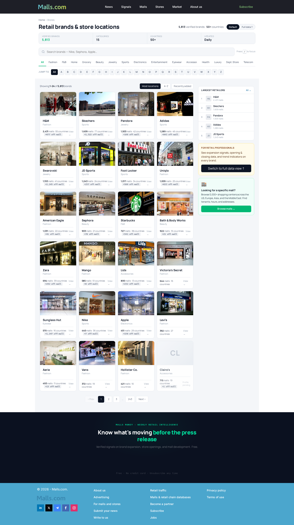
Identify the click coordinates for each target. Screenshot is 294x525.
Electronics (140, 62)
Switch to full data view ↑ (226, 168)
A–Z (166, 86)
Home (42, 20)
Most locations (150, 86)
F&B (64, 62)
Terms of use (215, 497)
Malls (143, 6)
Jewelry (112, 62)
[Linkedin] (40, 507)
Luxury (217, 62)
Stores (159, 6)
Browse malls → (226, 208)
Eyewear (177, 62)
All (42, 62)
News (109, 6)
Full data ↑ (247, 26)
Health (205, 62)
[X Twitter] (48, 507)
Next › (142, 399)
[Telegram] (57, 507)
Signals (126, 6)
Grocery (86, 62)
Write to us (101, 517)
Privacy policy (216, 490)
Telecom (248, 62)
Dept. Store (232, 62)
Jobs (153, 517)
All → (248, 90)
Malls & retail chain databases (170, 497)
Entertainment (159, 62)
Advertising (101, 497)
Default (233, 26)
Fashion (53, 62)
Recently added (182, 86)
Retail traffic (158, 490)
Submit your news (106, 510)
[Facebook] (65, 507)
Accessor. (191, 62)
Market (177, 6)
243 (130, 399)
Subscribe (246, 6)
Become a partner (162, 504)
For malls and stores (107, 504)
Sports (125, 62)
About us (196, 6)
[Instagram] (74, 507)
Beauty (100, 62)
